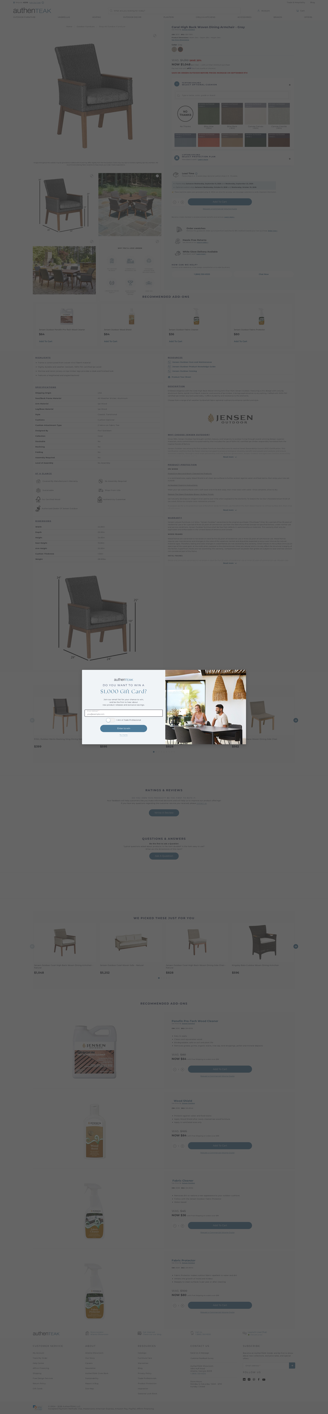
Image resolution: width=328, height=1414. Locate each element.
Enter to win (123, 728)
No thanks (124, 735)
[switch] (110, 720)
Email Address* (93, 711)
